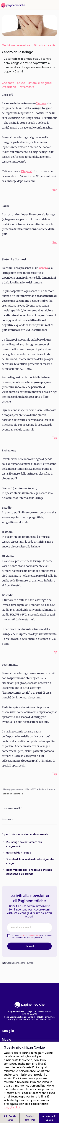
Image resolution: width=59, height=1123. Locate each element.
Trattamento (26, 86)
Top (54, 190)
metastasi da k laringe (18, 852)
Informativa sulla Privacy (30, 935)
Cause (21, 82)
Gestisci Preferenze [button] (29, 1118)
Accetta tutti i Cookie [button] (49, 1118)
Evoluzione (9, 86)
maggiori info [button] (12, 1107)
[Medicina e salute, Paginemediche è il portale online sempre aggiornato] (12, 5)
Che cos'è (8, 82)
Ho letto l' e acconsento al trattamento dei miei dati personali (31, 936)
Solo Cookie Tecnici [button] (10, 1118)
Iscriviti (30, 946)
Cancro (43, 268)
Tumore (41, 103)
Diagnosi (26, 171)
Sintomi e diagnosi (40, 82)
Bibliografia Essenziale (13, 793)
